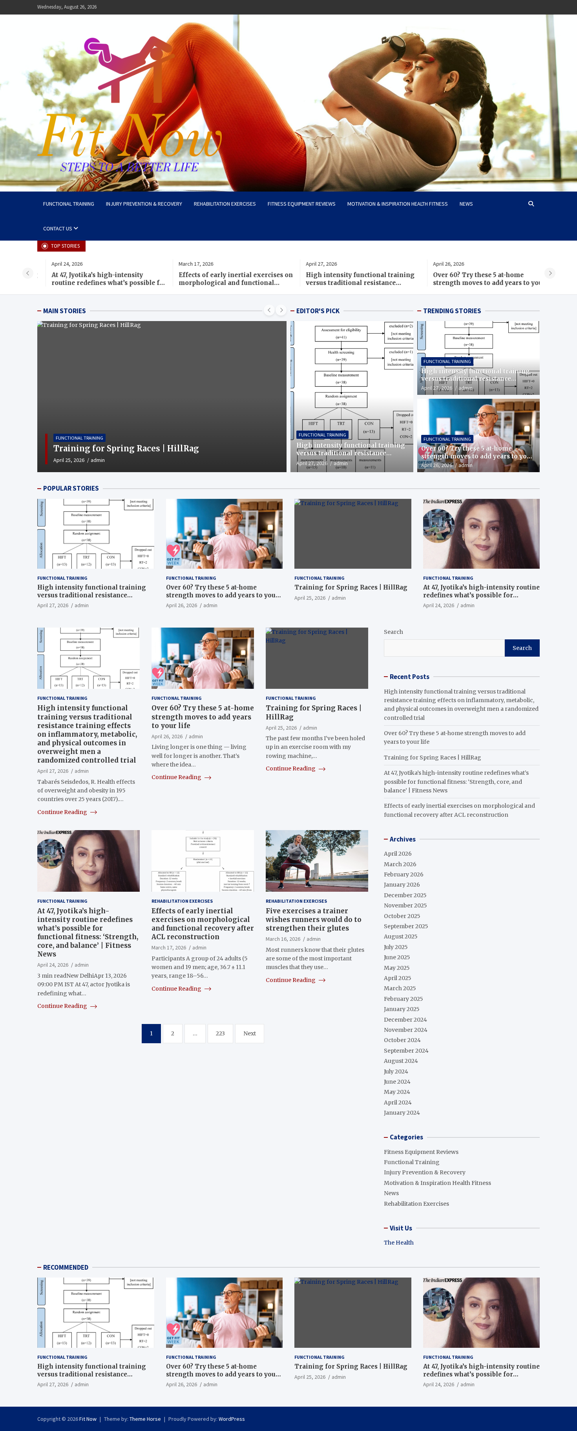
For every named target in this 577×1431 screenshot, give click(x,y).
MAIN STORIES (64, 311)
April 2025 (397, 978)
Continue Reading (62, 812)
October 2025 (402, 916)
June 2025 (397, 957)
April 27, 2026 (311, 463)
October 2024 (402, 1040)
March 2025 (400, 988)
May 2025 (397, 967)
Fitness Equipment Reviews (302, 203)
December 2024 (405, 1019)
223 (220, 1033)
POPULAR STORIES (71, 488)
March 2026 (400, 864)
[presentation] (27, 273)
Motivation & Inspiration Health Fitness (397, 203)
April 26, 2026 (436, 465)
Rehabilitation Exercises (225, 203)
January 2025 (402, 1009)
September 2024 (406, 1050)
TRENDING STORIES (452, 311)
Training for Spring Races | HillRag (350, 587)
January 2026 (402, 884)
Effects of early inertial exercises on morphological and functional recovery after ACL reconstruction (221, 282)
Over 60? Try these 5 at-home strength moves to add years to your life (475, 282)
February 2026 (404, 874)
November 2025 (405, 905)
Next (249, 1033)
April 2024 (398, 1102)
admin (98, 460)
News (466, 203)
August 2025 (401, 936)
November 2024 (405, 1029)
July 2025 (396, 947)
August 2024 (401, 1060)
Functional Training (68, 203)
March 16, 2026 (283, 938)
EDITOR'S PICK (318, 311)
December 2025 (405, 895)
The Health (399, 1242)
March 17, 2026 (169, 947)
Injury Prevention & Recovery (144, 203)
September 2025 (406, 926)
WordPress (232, 1418)
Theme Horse (145, 1418)
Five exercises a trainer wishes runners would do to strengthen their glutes (314, 920)
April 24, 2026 (68, 460)
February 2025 (403, 998)
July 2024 (396, 1071)
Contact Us (57, 228)
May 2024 (397, 1091)
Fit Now (88, 1418)
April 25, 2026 (309, 597)
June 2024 (397, 1081)
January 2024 (402, 1112)
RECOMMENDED (65, 1267)
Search (393, 631)
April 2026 (398, 853)
